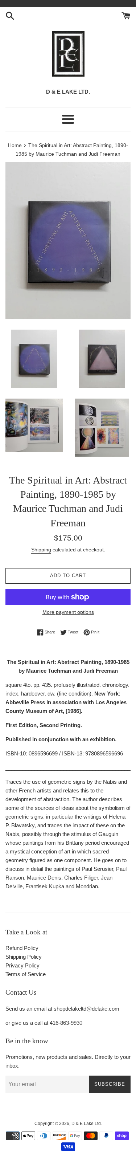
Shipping (41, 550)
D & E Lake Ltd (86, 1123)
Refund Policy (21, 948)
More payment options (68, 612)
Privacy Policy (22, 965)
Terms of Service (25, 974)
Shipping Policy (23, 957)
